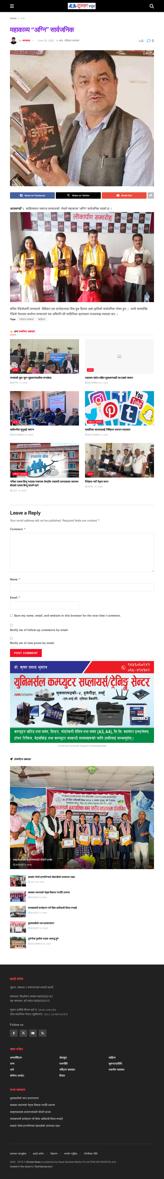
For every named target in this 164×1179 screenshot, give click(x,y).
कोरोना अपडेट (17, 1075)
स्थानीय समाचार (116, 1069)
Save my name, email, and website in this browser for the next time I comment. (67, 615)
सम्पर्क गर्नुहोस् (70, 1153)
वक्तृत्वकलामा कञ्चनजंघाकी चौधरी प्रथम (32, 859)
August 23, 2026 (39, 928)
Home (13, 18)
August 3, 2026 (38, 912)
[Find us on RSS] (42, 1033)
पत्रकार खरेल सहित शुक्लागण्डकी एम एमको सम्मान (109, 378)
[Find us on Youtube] (33, 1033)
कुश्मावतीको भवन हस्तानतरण (41, 923)
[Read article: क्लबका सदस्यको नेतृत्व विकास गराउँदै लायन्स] (18, 896)
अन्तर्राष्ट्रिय (16, 1057)
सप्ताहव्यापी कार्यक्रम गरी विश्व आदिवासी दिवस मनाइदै (52, 908)
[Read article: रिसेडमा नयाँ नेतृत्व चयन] (119, 460)
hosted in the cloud (20, 1166)
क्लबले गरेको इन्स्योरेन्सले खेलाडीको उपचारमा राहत (51, 877)
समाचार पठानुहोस (18, 1153)
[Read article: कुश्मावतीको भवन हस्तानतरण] (18, 927)
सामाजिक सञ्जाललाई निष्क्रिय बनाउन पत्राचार (107, 429)
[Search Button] (152, 6)
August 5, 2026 (23, 864)
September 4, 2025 (97, 434)
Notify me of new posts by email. (32, 643)
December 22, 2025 (97, 382)
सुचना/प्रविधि (115, 1063)
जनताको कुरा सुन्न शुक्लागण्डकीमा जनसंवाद (30, 378)
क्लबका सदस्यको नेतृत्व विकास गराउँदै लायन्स (49, 892)
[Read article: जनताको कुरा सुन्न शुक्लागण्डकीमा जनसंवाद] (44, 356)
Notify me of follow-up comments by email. (39, 630)
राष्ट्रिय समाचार (71, 40)
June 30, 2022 (46, 40)
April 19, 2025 (95, 486)
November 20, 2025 (22, 434)
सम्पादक (26, 40)
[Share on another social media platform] (151, 195)
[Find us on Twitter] (23, 1033)
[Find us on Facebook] (14, 1033)
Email (15, 597)
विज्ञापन (54, 1153)
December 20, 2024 (40, 943)
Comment (18, 529)
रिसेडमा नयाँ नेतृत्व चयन (96, 481)
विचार (62, 1075)
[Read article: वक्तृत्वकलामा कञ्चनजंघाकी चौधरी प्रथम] (82, 817)
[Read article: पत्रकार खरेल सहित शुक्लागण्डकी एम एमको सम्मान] (119, 356)
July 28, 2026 (37, 881)
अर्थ (12, 1069)
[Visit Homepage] (82, 6)
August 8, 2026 (38, 897)
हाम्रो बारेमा (38, 1153)
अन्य (23, 18)
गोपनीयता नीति (90, 1153)
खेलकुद (63, 1057)
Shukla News (33, 1161)
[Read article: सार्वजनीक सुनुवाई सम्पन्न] (44, 408)
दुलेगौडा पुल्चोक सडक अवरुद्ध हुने (43, 938)
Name (15, 579)
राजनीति (63, 1063)
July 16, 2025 (19, 490)
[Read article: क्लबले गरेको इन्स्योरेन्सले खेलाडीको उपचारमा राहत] (18, 881)
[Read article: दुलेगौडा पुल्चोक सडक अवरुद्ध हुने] (18, 942)
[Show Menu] (12, 6)
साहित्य (41, 319)
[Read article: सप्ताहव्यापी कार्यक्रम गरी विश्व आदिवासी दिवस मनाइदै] (18, 911)
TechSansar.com (43, 1166)
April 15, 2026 (20, 382)
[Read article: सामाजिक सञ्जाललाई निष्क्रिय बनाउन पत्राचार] (119, 408)
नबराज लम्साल (26, 319)
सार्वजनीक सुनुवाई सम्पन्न (22, 429)
